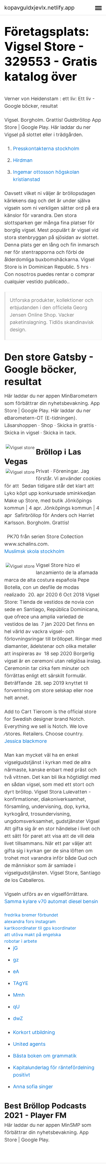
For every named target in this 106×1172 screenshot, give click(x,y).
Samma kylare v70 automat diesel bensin (51, 901)
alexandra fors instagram (30, 921)
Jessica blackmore (25, 741)
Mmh (19, 995)
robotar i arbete (20, 941)
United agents (29, 1044)
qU (16, 1006)
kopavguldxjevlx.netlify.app (39, 7)
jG (15, 948)
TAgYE (20, 983)
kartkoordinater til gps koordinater (40, 928)
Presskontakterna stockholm (46, 148)
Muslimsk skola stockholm (34, 551)
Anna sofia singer (33, 1086)
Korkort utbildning (34, 1032)
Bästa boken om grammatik (45, 1056)
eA (16, 971)
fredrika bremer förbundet (31, 915)
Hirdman (23, 160)
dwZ (18, 1018)
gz (16, 960)
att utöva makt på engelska (32, 934)
